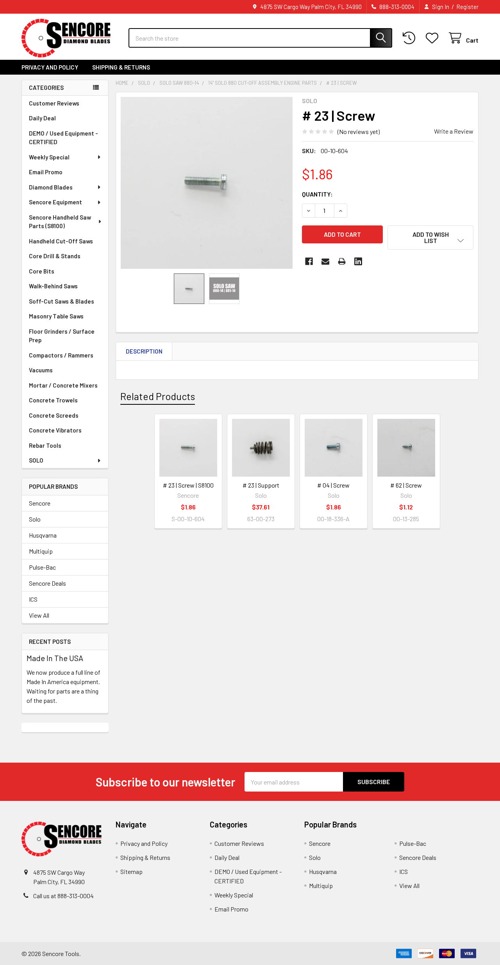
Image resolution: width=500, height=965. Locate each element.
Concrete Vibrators (55, 430)
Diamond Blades (51, 187)
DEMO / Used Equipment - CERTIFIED (63, 138)
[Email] (325, 261)
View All (39, 615)
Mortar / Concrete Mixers (63, 385)
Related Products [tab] (157, 396)
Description (144, 351)
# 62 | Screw (406, 485)
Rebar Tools (45, 445)
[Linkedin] (358, 261)
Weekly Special (49, 157)
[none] (207, 183)
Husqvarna (43, 535)
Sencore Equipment (55, 202)
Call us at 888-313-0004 (63, 895)
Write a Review (453, 131)
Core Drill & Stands (54, 255)
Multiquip (41, 551)
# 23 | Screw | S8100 (188, 485)
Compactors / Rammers (61, 355)
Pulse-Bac (42, 567)
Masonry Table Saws (56, 316)
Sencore (39, 503)
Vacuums (41, 369)
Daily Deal (42, 118)
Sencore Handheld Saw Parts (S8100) (60, 222)
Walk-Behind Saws (53, 286)
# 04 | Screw (333, 485)
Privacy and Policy (49, 67)
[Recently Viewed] (411, 38)
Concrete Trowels (53, 400)
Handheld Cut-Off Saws (61, 241)
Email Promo (45, 171)
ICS (33, 599)
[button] (430, 237)
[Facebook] (309, 261)
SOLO (36, 460)
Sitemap (131, 871)
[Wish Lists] (434, 38)
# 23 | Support (261, 485)
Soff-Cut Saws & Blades (61, 301)
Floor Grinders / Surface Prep (62, 336)
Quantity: (317, 194)
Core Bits (41, 271)
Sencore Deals (47, 583)
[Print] (342, 261)
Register (467, 6)
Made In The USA (55, 658)
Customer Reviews (54, 103)
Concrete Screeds (54, 415)
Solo (35, 519)
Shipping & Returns (121, 67)
